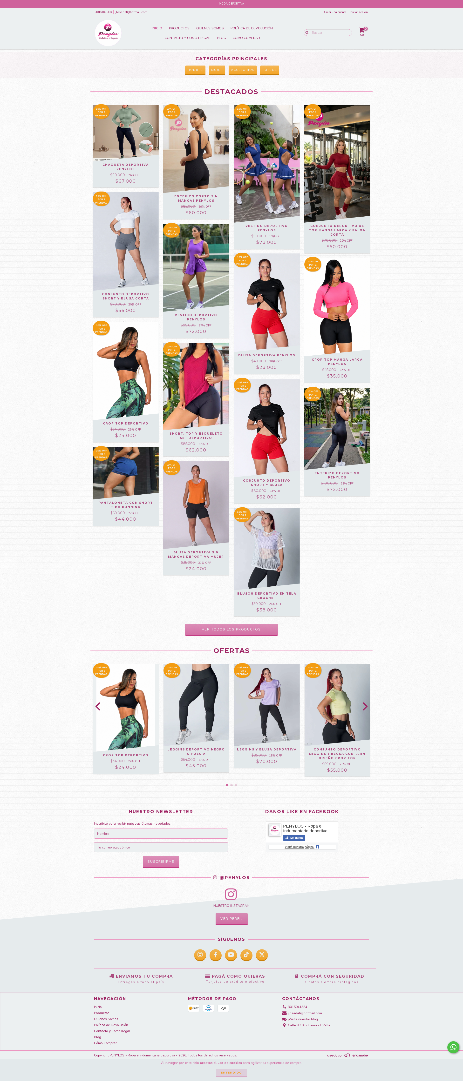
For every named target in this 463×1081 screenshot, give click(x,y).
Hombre (195, 70)
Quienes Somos (210, 28)
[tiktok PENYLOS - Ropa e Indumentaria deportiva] (246, 955)
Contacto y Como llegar (188, 38)
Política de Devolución (252, 28)
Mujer (217, 70)
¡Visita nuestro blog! (303, 1019)
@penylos (234, 877)
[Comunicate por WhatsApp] (453, 1047)
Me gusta (296, 838)
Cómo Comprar (246, 38)
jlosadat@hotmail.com (131, 12)
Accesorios (242, 70)
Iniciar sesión (359, 12)
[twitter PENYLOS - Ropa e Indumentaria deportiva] (262, 955)
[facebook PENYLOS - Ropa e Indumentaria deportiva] (216, 955)
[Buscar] (306, 32)
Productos (179, 28)
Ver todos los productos (231, 629)
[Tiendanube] (348, 1057)
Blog (221, 38)
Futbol (270, 70)
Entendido (231, 1072)
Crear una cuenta (335, 12)
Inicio (157, 28)
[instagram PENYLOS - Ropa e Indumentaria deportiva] (200, 955)
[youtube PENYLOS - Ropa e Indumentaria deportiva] (231, 955)
